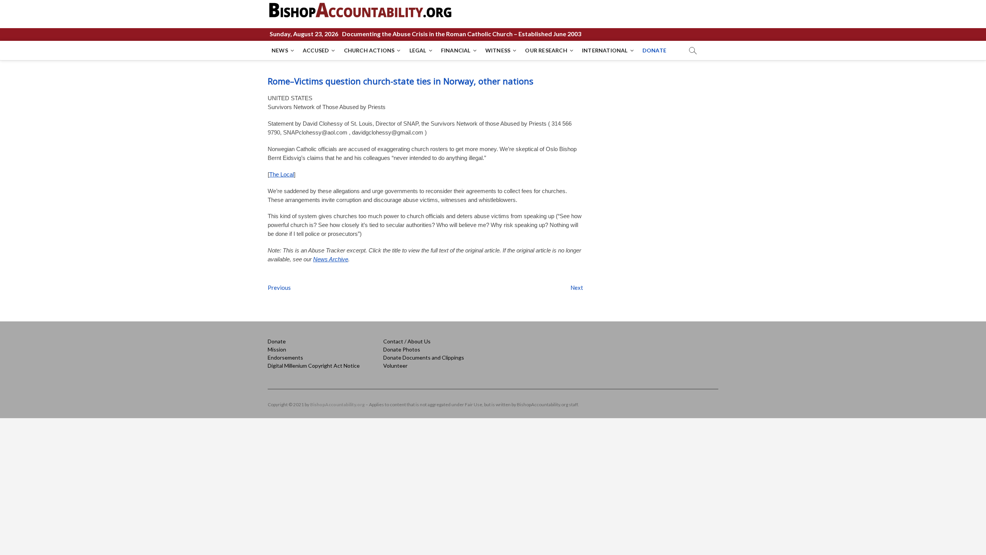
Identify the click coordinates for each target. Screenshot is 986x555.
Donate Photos (401, 349)
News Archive (330, 259)
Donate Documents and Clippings (423, 357)
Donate (277, 341)
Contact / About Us (407, 341)
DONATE (654, 50)
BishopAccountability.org (337, 404)
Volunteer (395, 365)
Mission (277, 349)
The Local (281, 174)
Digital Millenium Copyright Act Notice (314, 365)
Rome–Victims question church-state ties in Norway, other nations (400, 81)
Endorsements (285, 357)
